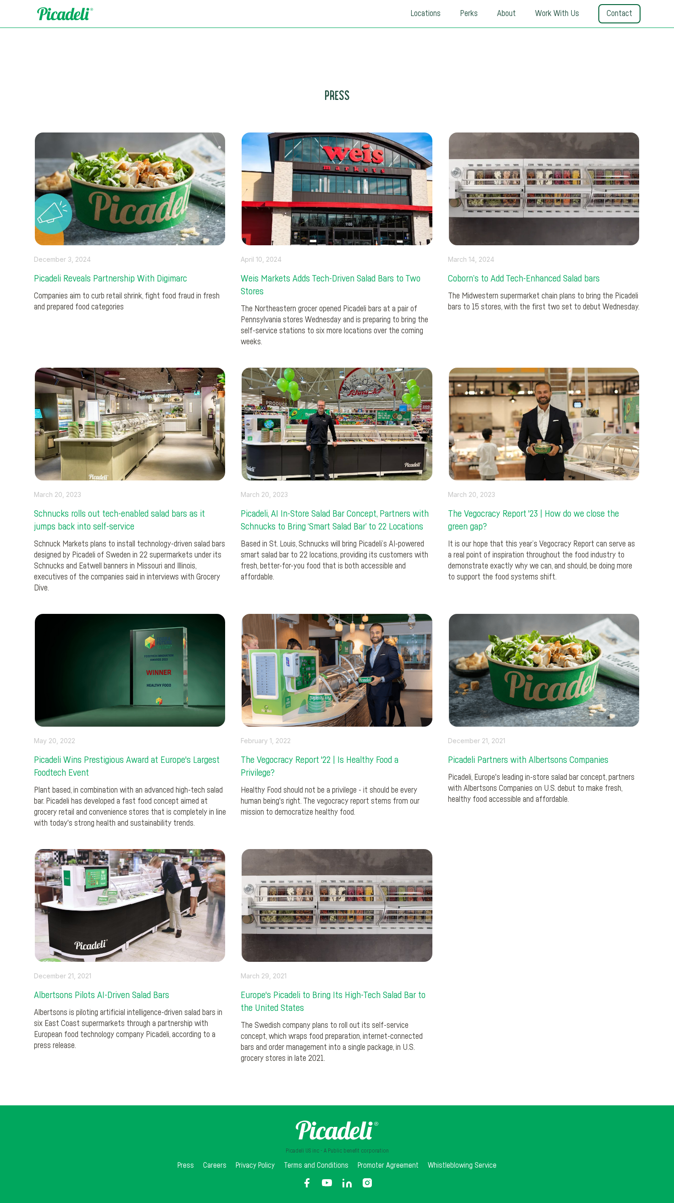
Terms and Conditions (316, 1165)
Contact (619, 14)
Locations (425, 14)
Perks (469, 14)
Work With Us (557, 14)
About (506, 14)
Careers (215, 1165)
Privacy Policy (255, 1165)
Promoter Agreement (388, 1165)
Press (185, 1165)
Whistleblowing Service (462, 1165)
